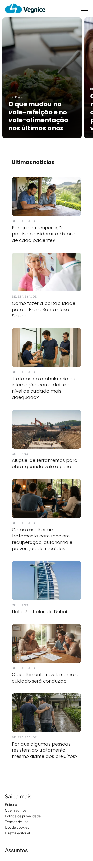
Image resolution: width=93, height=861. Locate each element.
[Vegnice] (25, 8)
